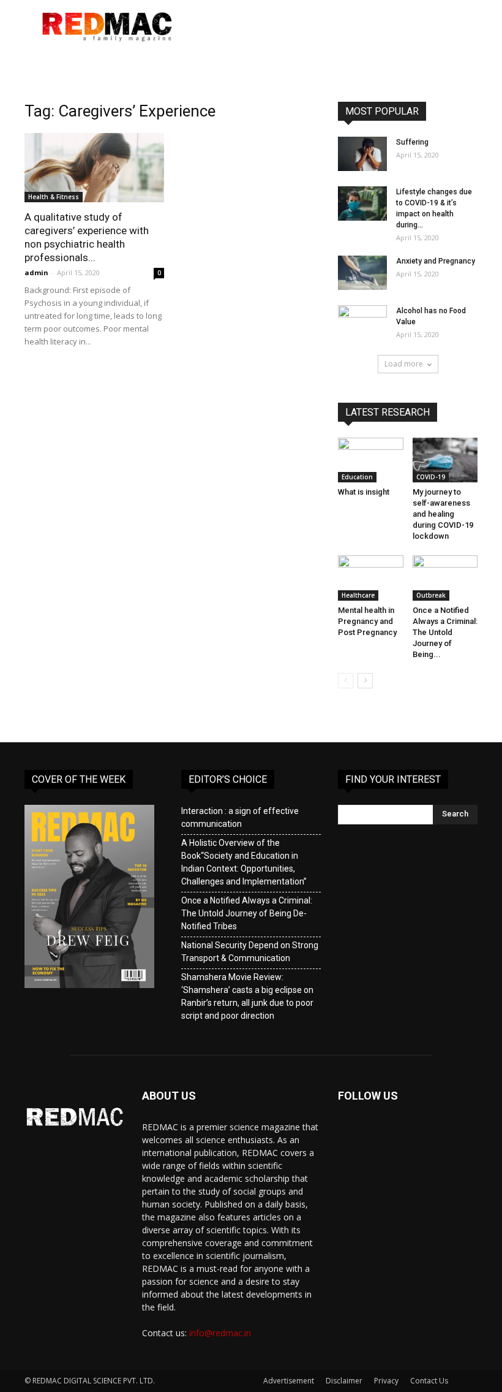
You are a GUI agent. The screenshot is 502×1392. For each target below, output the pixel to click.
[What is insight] (370, 460)
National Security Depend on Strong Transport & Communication (249, 951)
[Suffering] (362, 154)
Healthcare (358, 595)
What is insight (363, 491)
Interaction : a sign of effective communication (240, 817)
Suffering (412, 142)
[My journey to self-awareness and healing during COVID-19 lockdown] (445, 460)
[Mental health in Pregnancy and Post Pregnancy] (370, 577)
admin (36, 272)
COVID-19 (430, 477)
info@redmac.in (220, 1333)
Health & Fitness (53, 196)
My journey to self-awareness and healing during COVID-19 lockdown (443, 514)
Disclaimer (344, 1380)
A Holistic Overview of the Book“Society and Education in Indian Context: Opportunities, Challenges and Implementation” (244, 862)
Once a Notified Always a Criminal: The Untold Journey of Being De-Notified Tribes (246, 913)
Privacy (386, 1380)
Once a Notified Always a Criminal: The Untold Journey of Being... (445, 632)
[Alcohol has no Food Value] (362, 322)
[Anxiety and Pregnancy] (362, 273)
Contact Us (429, 1380)
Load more (403, 364)
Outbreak (431, 595)
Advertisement (288, 1380)
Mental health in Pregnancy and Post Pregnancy (367, 621)
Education (357, 477)
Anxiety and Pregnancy (435, 261)
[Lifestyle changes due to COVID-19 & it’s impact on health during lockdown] (362, 203)
